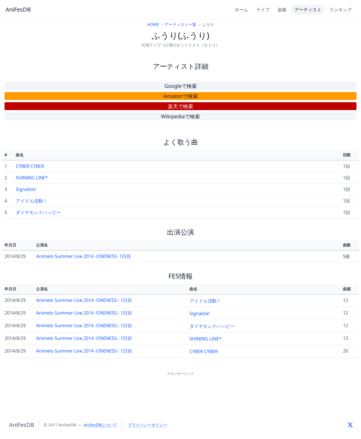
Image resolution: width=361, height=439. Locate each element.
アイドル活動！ (31, 201)
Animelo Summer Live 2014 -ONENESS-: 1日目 (84, 300)
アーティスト (308, 9)
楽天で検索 (180, 106)
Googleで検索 (180, 86)
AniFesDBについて (100, 424)
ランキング (340, 9)
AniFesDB (18, 9)
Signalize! (26, 189)
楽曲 (282, 9)
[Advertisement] (180, 389)
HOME (153, 24)
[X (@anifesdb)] (350, 425)
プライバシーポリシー (147, 424)
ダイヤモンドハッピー (38, 212)
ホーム (241, 9)
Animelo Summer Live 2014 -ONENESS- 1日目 (83, 256)
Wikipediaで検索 (180, 116)
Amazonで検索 (180, 96)
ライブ (263, 9)
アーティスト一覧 (180, 24)
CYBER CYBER (30, 166)
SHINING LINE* (32, 178)
